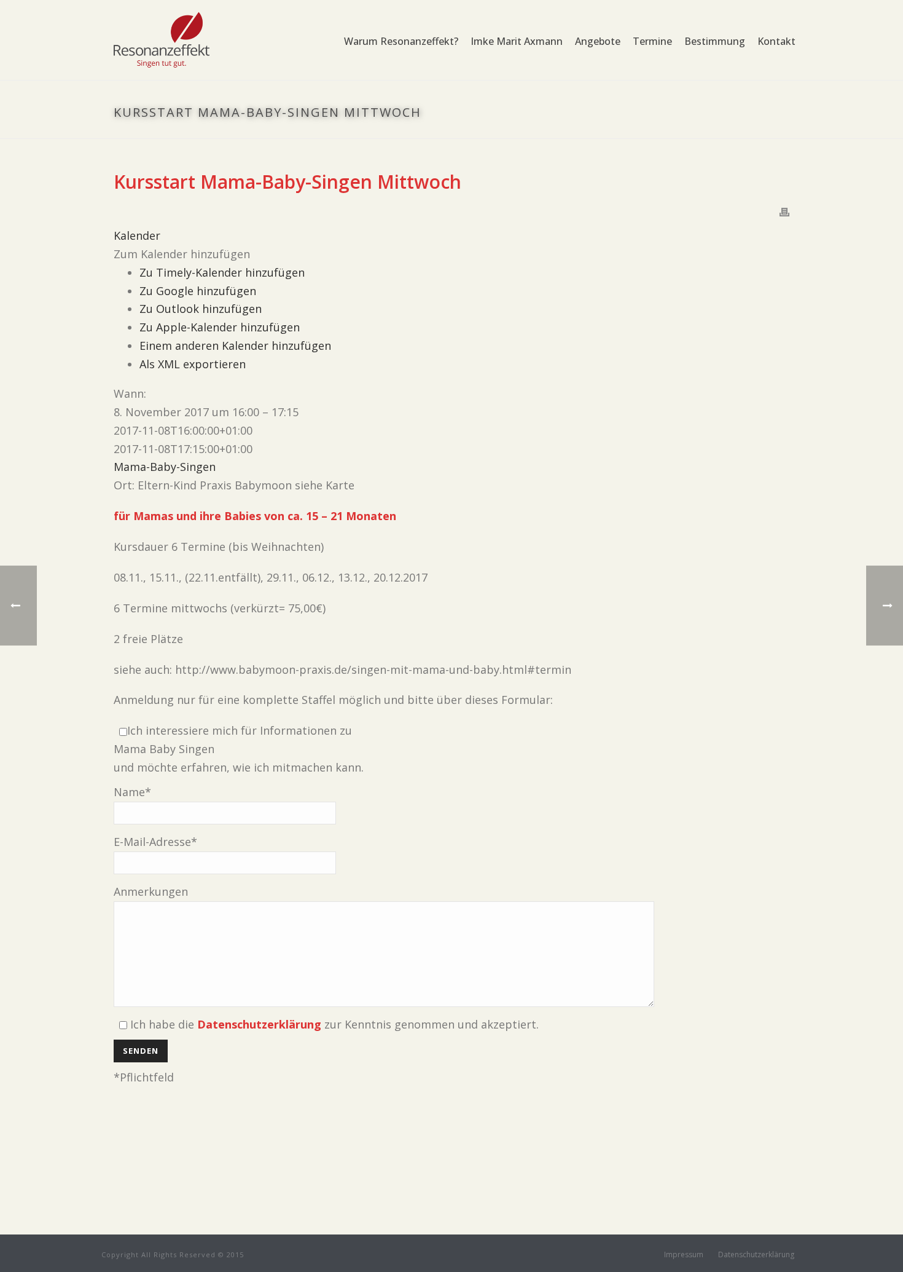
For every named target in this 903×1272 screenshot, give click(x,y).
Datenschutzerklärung (756, 1255)
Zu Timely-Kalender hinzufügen (222, 272)
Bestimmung (714, 41)
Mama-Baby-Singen (165, 466)
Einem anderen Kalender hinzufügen (235, 345)
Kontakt (776, 41)
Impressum (683, 1255)
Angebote (597, 41)
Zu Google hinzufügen (197, 290)
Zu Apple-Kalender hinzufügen (219, 327)
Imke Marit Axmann (517, 41)
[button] (182, 254)
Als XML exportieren (192, 364)
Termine (652, 41)
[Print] (784, 211)
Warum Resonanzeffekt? (401, 41)
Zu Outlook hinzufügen (200, 308)
